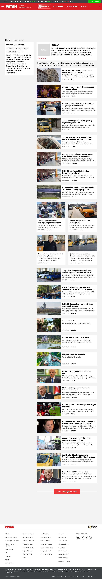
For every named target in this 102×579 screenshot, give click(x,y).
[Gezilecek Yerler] (49, 325)
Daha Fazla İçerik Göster (67, 492)
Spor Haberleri (27, 554)
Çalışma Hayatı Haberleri (9, 545)
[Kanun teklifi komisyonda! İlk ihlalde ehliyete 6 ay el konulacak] (49, 443)
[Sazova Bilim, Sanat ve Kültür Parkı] (49, 342)
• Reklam (83, 576)
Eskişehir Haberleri (46, 544)
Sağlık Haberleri (27, 551)
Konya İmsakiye (63, 558)
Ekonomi (72, 280)
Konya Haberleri (46, 551)
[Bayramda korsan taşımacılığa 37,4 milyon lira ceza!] (49, 409)
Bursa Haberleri (45, 541)
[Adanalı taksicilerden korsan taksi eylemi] (82, 210)
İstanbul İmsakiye (63, 551)
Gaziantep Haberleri (47, 547)
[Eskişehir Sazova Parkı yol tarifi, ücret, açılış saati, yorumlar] (49, 308)
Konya (73, 79)
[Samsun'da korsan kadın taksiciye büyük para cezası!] (51, 210)
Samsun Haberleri (46, 554)
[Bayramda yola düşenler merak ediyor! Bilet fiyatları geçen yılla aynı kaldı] (49, 159)
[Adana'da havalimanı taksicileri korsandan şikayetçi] (51, 243)
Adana (73, 130)
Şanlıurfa (73, 146)
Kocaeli (74, 113)
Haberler (7, 40)
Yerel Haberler (45, 534)
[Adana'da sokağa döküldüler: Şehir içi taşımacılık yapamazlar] (49, 125)
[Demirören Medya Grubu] (92, 527)
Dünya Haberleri (28, 544)
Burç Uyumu (62, 537)
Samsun (49, 230)
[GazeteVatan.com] (9, 527)
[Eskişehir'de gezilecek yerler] (49, 359)
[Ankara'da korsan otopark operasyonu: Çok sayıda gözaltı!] (49, 91)
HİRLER (43, 6)
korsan (18, 48)
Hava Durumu (9, 549)
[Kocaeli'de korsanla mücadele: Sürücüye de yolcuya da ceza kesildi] (49, 108)
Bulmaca (7, 553)
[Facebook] (82, 537)
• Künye (53, 576)
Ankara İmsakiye (63, 554)
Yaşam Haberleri (28, 537)
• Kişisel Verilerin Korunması (71, 576)
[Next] (78, 537)
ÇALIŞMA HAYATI (72, 6)
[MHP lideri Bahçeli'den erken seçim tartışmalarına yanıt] (49, 392)
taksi (20, 52)
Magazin (73, 431)
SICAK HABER (58, 6)
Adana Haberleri (46, 537)
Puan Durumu (9, 563)
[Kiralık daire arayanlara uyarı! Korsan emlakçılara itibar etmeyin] (49, 75)
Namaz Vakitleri (63, 544)
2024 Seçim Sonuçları (12, 541)
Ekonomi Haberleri (28, 541)
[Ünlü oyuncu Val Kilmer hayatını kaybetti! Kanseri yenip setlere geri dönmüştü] (49, 426)
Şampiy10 (8, 556)
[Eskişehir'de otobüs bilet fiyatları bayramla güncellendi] (49, 175)
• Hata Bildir (90, 576)
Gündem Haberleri (28, 534)
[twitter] (86, 537)
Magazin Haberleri (28, 547)
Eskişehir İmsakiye (64, 561)
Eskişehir (74, 163)
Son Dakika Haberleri (11, 537)
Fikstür (7, 559)
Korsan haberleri (18, 40)
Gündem (73, 96)
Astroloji (61, 534)
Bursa (73, 197)
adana (26, 48)
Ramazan (61, 547)
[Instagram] (90, 537)
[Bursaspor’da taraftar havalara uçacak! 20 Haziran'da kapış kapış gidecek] (49, 192)
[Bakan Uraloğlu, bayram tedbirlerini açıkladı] (49, 376)
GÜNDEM (84, 6)
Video (24, 558)
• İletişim (59, 576)
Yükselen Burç (62, 541)
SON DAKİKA (12, 52)
